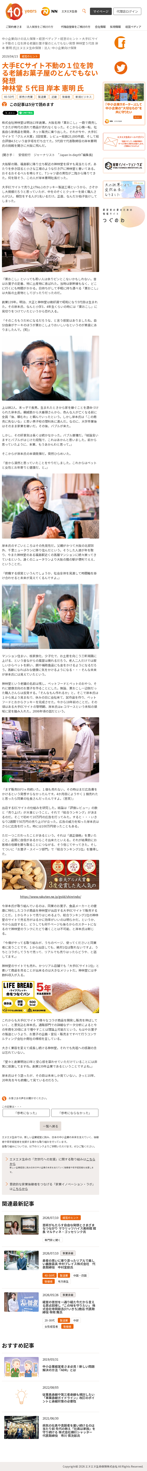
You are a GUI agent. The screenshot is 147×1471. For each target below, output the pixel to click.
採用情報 (115, 27)
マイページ (101, 11)
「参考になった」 (26, 1113)
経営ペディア (133, 27)
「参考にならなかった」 (75, 1113)
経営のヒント (69, 38)
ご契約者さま (14, 27)
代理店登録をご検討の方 (75, 27)
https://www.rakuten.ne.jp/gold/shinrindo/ (50, 896)
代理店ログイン (127, 11)
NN (46, 11)
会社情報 (100, 27)
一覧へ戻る (50, 1126)
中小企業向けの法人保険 (19, 38)
